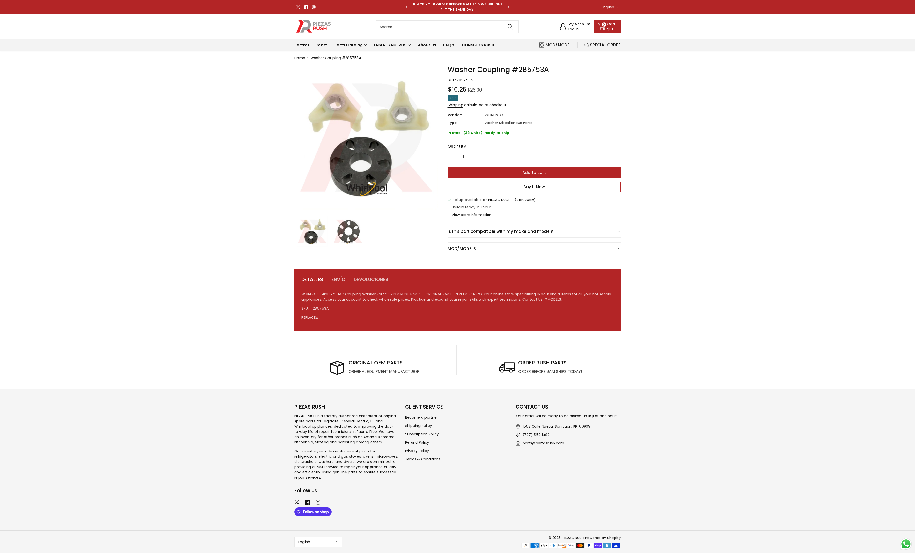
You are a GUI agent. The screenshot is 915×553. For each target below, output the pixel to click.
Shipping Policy (418, 425)
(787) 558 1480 (536, 434)
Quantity (457, 146)
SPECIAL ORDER (605, 45)
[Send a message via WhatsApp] (906, 544)
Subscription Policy (422, 434)
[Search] (510, 27)
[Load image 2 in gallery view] (348, 231)
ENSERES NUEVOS (390, 45)
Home (299, 58)
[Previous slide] (406, 7)
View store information (471, 214)
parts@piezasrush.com (543, 443)
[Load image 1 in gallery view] (312, 231)
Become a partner (421, 417)
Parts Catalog (348, 45)
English (304, 541)
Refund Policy (417, 442)
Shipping (455, 104)
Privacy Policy (417, 450)
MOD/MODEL (559, 45)
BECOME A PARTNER (461, 7)
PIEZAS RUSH (573, 537)
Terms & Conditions (423, 459)
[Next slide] (508, 7)
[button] (607, 26)
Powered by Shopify (603, 537)
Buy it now (534, 187)
